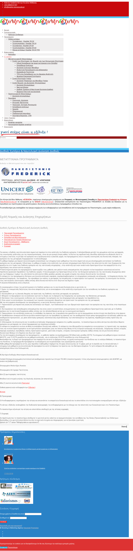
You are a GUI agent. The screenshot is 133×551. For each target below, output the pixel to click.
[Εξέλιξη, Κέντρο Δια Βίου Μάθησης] (39, 24)
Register (3, 526)
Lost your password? (14, 526)
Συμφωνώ (3, 547)
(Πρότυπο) (26, 383)
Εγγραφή (7, 246)
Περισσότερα (12, 547)
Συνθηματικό (5, 518)
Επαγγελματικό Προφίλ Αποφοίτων (17, 240)
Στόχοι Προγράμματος (12, 235)
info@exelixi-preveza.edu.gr (14, 7)
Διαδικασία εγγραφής (12, 244)
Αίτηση (2, 392)
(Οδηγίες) (31, 387)
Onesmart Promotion (31, 528)
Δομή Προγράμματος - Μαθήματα (16, 242)
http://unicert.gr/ (47, 202)
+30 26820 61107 (10, 5)
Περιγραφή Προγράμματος (14, 233)
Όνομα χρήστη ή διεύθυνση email (12, 514)
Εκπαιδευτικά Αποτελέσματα (15, 237)
